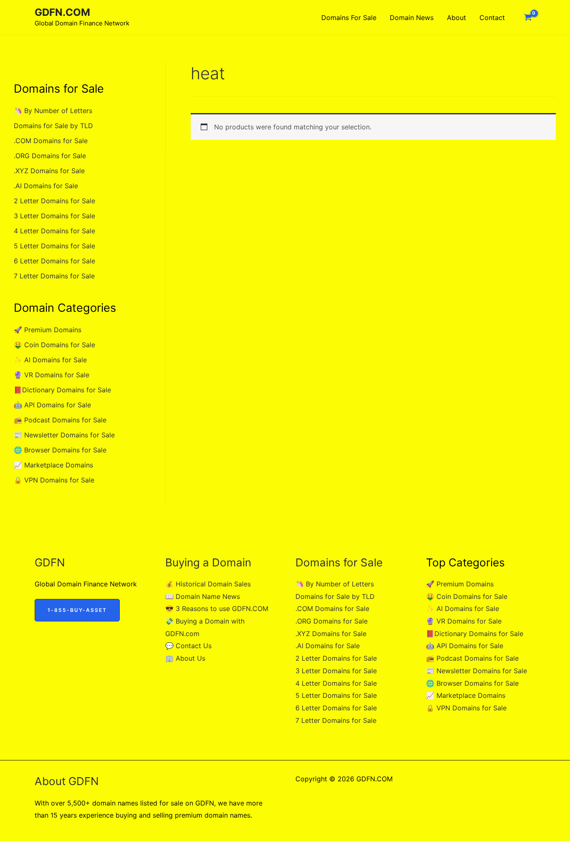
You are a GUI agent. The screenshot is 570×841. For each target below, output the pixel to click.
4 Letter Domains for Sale (54, 231)
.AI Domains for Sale (46, 186)
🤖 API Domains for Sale (52, 405)
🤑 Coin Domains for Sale (54, 345)
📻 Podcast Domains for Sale (60, 420)
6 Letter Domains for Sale (54, 261)
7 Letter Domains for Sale (54, 276)
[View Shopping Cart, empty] (527, 17)
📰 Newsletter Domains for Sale (64, 435)
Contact (492, 17)
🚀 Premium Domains (47, 330)
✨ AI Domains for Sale (50, 360)
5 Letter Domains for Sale (54, 246)
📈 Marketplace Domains (53, 465)
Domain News (412, 17)
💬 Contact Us (188, 645)
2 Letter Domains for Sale (54, 201)
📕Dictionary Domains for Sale (62, 390)
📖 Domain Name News (202, 596)
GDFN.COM (62, 12)
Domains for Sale (348, 17)
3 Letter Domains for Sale (54, 216)
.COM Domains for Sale (51, 140)
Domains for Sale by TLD (53, 125)
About (456, 17)
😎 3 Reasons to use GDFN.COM (216, 608)
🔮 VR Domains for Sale (51, 375)
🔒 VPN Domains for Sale (54, 480)
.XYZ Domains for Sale (49, 171)
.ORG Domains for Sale (50, 156)
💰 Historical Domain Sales (208, 584)
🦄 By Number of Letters (53, 110)
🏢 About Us (185, 658)
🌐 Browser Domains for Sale (60, 450)
